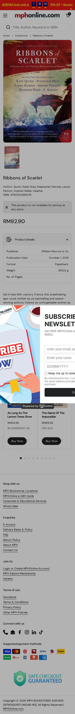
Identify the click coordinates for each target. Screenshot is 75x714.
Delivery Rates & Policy (17, 529)
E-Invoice (9, 524)
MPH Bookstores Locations (20, 491)
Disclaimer (9, 597)
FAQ (5, 534)
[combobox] (37, 27)
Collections (21, 35)
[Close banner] (71, 9)
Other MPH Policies (15, 612)
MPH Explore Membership (19, 573)
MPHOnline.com (13, 708)
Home (6, 35)
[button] (37, 239)
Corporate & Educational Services (24, 501)
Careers (8, 578)
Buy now (17, 441)
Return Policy (11, 540)
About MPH (10, 545)
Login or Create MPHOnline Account (26, 568)
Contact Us (10, 550)
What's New (10, 506)
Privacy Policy (12, 607)
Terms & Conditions (16, 602)
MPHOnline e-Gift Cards (18, 496)
